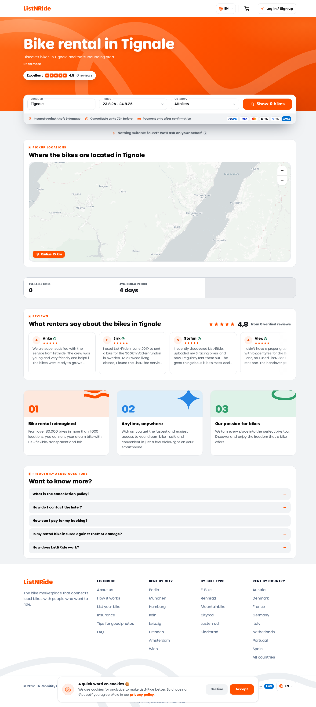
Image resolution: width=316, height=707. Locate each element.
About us (105, 590)
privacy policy (142, 694)
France (259, 606)
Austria (259, 590)
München (157, 598)
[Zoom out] (282, 180)
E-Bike (206, 590)
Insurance (106, 615)
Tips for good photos (115, 623)
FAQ (100, 632)
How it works (108, 598)
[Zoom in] (282, 170)
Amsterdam (159, 640)
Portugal (260, 640)
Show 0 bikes (271, 104)
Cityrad (207, 615)
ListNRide (38, 582)
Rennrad (208, 598)
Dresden (156, 632)
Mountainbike (213, 606)
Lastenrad (210, 623)
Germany (261, 615)
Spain (257, 649)
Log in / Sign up (279, 8)
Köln (152, 615)
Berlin (154, 590)
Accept (242, 689)
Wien (153, 649)
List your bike (108, 606)
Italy (256, 623)
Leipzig (155, 623)
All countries (264, 657)
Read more (32, 64)
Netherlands (264, 632)
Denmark (261, 598)
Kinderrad (209, 632)
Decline (217, 689)
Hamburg (157, 606)
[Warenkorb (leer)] (247, 9)
